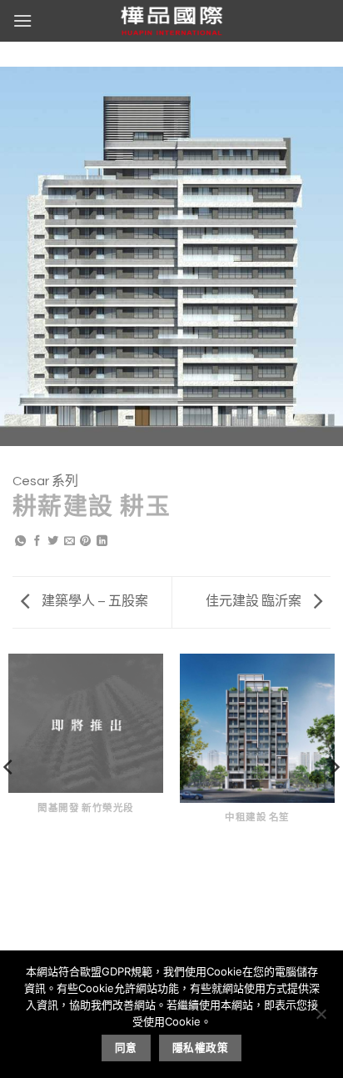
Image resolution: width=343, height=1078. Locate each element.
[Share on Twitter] (52, 542)
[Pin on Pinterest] (85, 542)
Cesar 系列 (45, 481)
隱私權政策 (200, 1047)
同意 (126, 1047)
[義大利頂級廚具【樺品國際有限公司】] (171, 21)
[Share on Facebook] (37, 542)
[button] (22, 20)
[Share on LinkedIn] (102, 542)
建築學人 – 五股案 (93, 601)
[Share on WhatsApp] (20, 542)
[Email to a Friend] (69, 542)
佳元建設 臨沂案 (255, 601)
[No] (321, 1018)
